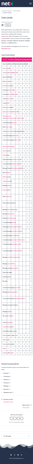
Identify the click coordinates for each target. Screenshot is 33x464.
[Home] (7, 3)
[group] (16, 436)
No (20, 418)
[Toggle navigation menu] (30, 3)
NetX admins (17, 11)
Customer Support (6, 11)
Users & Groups (7, 12)
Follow (8, 25)
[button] (16, 436)
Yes (13, 418)
